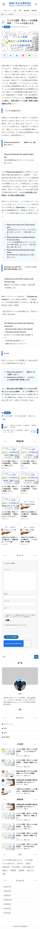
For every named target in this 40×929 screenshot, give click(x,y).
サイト (6, 608)
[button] (4, 4)
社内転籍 (21, 870)
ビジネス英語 (8, 416)
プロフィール (8, 724)
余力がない (20, 863)
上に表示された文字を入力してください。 (16, 625)
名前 (6, 594)
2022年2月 (7, 891)
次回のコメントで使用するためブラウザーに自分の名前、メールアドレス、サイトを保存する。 (20, 615)
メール (6, 601)
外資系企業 (6, 867)
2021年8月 (7, 904)
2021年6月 (7, 908)
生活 (5, 733)
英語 (4, 419)
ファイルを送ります (20, 416)
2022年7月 (7, 887)
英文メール (32, 416)
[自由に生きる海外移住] (20, 4)
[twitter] (19, 663)
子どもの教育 (16, 867)
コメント (7, 569)
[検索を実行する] (36, 657)
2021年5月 (7, 913)
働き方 (28, 863)
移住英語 (7, 26)
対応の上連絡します (28, 867)
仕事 (5, 728)
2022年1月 (7, 895)
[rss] (21, 663)
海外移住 (13, 870)
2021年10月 (8, 900)
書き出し (5, 870)
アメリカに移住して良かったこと (12, 860)
